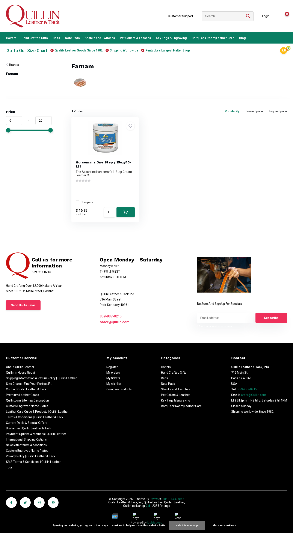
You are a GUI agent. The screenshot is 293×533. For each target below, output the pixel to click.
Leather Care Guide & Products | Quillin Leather (37, 411)
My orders (113, 372)
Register (112, 367)
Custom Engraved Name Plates (27, 406)
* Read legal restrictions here (214, 326)
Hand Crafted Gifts (34, 38)
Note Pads (72, 38)
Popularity (232, 111)
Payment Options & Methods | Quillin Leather (36, 434)
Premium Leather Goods (22, 395)
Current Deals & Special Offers (26, 422)
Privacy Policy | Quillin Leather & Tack (30, 456)
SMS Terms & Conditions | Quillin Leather (33, 462)
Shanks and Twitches (100, 38)
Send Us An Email (23, 305)
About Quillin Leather (20, 367)
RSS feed (177, 499)
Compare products (119, 389)
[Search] (248, 16)
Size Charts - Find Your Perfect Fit (28, 383)
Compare (87, 202)
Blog (242, 38)
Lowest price (254, 111)
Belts (56, 38)
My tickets (113, 378)
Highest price (278, 111)
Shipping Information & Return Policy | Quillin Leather (41, 378)
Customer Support (180, 16)
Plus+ (165, 499)
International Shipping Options (26, 439)
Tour (9, 467)
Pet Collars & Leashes (135, 38)
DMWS (154, 499)
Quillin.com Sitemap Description (27, 400)
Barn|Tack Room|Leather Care (213, 38)
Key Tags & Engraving (171, 38)
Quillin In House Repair (21, 372)
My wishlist (113, 383)
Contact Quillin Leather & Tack (26, 389)
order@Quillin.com (114, 322)
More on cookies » (224, 525)
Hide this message (187, 525)
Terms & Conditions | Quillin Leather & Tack (34, 417)
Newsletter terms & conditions (26, 445)
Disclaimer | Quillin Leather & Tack (28, 428)
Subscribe (271, 318)
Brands (14, 64)
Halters (11, 38)
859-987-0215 (111, 316)
